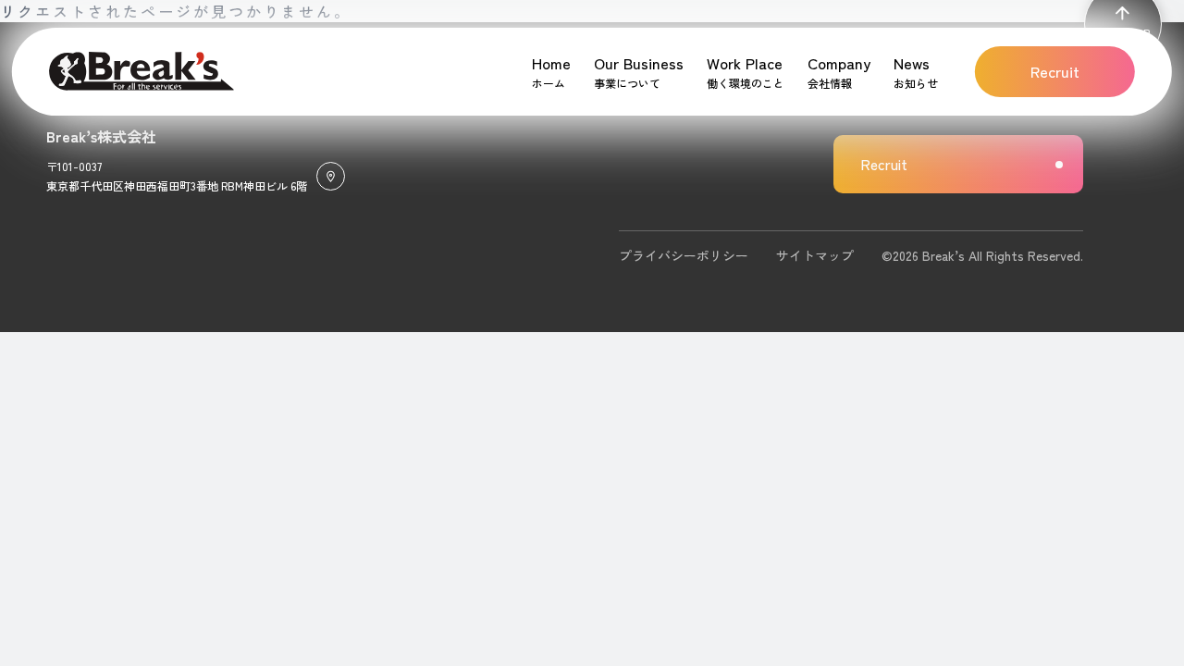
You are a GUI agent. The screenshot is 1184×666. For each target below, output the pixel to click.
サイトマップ (815, 255)
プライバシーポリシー (683, 255)
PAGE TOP (1123, 33)
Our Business (639, 63)
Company (839, 63)
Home (551, 63)
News (912, 63)
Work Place (745, 63)
